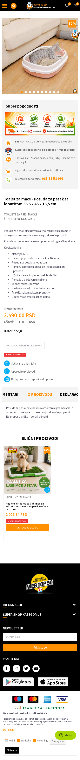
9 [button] (54, 92)
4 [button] (34, 92)
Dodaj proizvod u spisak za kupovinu (32, 379)
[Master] (33, 699)
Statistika (26, 740)
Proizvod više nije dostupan (24, 345)
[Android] (18, 681)
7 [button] (46, 92)
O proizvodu (40, 394)
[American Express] (47, 699)
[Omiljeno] (67, 3)
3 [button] (29, 92)
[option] (40, 56)
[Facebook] (6, 668)
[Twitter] (26, 668)
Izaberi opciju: (13, 330)
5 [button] (38, 92)
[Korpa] (75, 9)
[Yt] (36, 668)
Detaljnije (8, 730)
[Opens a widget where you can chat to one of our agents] (65, 735)
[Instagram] (16, 668)
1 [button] (21, 92)
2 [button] (25, 92)
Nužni (12, 740)
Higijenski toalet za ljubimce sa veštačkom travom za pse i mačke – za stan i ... (27, 506)
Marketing (42, 740)
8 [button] (50, 92)
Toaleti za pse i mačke (20, 214)
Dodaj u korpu (29, 527)
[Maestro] (17, 699)
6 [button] (42, 92)
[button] (14, 6)
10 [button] (58, 92)
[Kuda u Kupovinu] (41, 5)
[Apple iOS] (52, 681)
